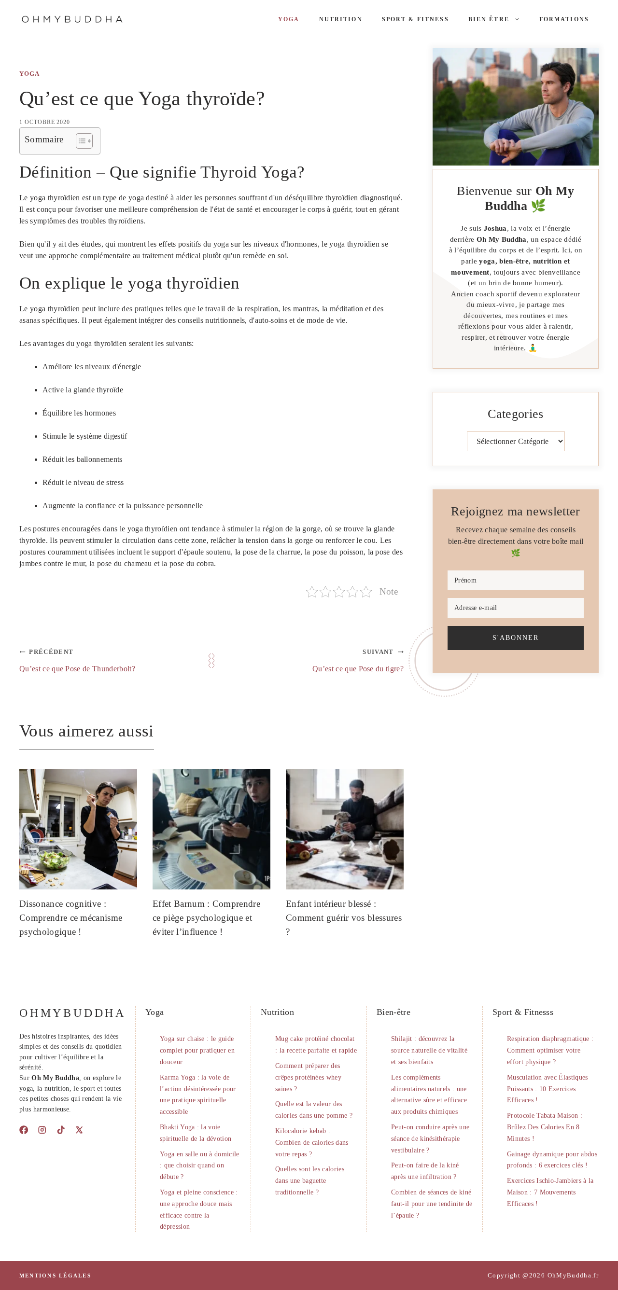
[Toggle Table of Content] (79, 141)
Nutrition (341, 19)
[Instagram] (42, 1129)
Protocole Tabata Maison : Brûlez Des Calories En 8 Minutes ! (544, 1127)
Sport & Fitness (415, 19)
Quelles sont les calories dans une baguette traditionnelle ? (309, 1180)
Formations (564, 19)
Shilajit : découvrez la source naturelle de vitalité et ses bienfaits (429, 1050)
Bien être (488, 19)
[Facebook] (23, 1129)
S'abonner (515, 637)
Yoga (289, 19)
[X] (79, 1129)
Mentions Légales (55, 1275)
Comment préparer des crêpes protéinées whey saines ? (308, 1077)
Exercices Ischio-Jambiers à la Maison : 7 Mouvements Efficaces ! (550, 1192)
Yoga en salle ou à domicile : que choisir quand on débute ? (199, 1166)
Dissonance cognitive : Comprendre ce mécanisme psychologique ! (70, 918)
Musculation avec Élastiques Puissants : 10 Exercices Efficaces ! (547, 1089)
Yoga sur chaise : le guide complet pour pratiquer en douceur (197, 1050)
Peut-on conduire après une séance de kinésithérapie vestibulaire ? (430, 1139)
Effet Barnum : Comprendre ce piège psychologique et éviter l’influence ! (206, 918)
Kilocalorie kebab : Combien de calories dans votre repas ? (312, 1142)
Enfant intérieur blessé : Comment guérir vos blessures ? (344, 918)
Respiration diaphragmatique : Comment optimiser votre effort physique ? (550, 1050)
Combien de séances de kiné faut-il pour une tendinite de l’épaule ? (431, 1204)
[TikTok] (60, 1129)
